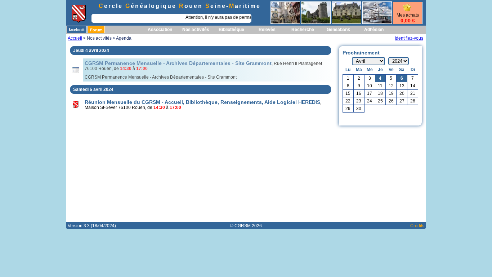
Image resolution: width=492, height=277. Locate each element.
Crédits (417, 225)
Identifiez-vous (409, 38)
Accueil (75, 38)
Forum (96, 30)
